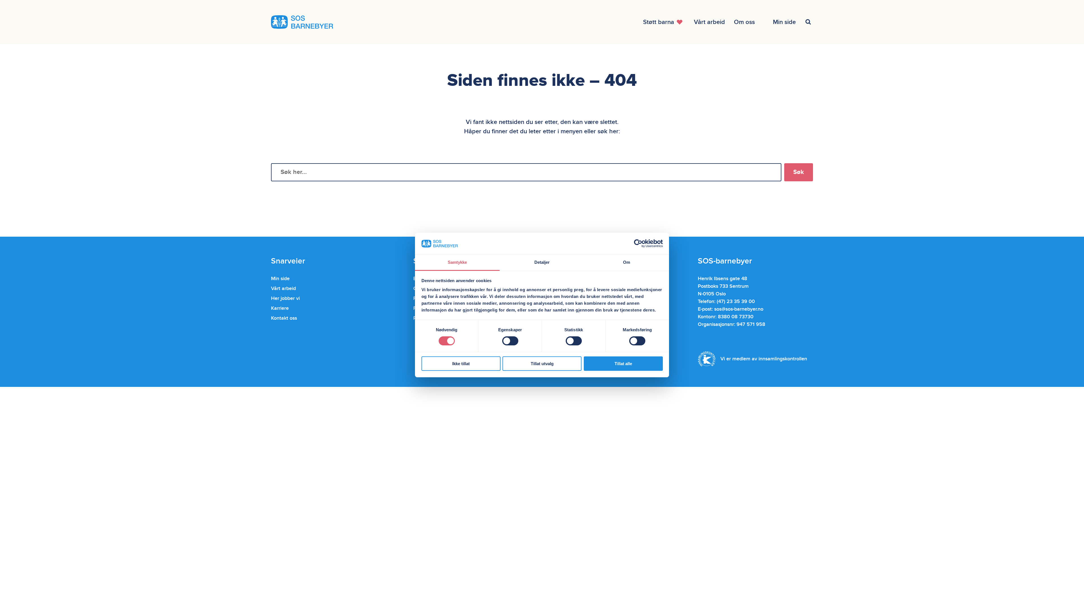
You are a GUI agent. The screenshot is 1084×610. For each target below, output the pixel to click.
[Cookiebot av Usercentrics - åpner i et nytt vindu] (638, 243)
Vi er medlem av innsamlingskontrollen (763, 359)
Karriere (280, 308)
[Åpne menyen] (809, 22)
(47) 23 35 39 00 (736, 301)
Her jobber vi (285, 298)
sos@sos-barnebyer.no (738, 309)
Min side (280, 279)
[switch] (510, 340)
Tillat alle (623, 363)
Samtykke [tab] (457, 262)
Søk (798, 172)
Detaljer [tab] (542, 262)
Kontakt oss (284, 318)
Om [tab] (626, 262)
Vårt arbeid (283, 288)
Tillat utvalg (542, 363)
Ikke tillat (461, 363)
